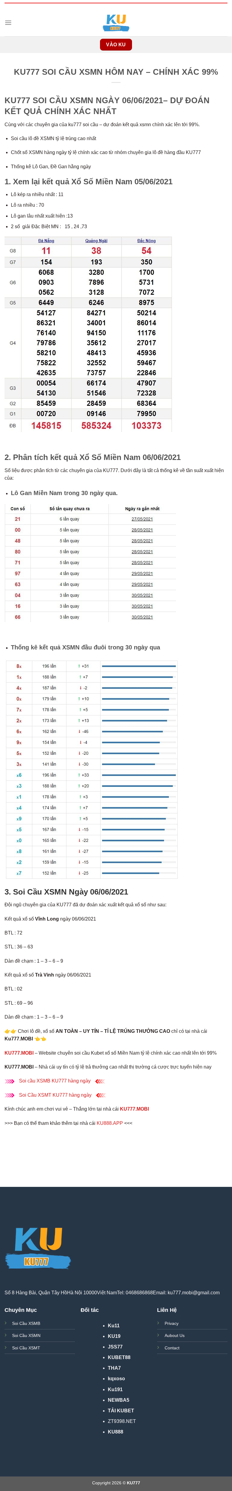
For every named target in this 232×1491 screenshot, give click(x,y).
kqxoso (116, 1378)
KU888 (115, 1431)
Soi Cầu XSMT (36, 1095)
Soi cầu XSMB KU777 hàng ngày (55, 1080)
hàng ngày (80, 1095)
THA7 (114, 1368)
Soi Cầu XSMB (26, 1323)
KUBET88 (119, 1357)
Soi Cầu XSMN (26, 1335)
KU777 (60, 1095)
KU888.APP (110, 1123)
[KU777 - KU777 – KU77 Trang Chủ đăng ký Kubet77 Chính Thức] (116, 22)
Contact (172, 1347)
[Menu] (8, 22)
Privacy (172, 1323)
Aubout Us (175, 1335)
